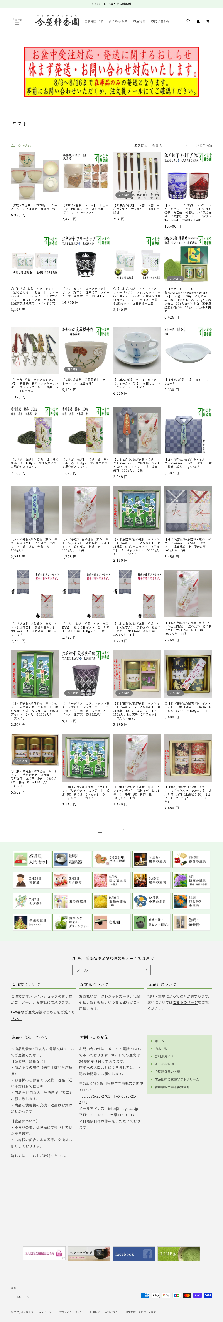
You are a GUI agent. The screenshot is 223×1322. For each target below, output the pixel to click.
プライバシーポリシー (72, 1312)
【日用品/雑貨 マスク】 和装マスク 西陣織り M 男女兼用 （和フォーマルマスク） (85, 209)
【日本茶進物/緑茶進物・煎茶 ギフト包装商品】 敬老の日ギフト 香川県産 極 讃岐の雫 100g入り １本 (34, 629)
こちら (30, 1155)
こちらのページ (185, 1002)
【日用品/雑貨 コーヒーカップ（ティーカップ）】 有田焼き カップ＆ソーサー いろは (137, 383)
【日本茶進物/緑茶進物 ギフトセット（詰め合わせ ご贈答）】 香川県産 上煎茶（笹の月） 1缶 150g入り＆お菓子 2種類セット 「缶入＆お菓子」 (137, 711)
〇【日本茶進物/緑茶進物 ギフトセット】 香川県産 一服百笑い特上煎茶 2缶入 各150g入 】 (188, 707)
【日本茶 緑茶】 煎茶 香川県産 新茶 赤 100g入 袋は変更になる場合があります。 (86, 463)
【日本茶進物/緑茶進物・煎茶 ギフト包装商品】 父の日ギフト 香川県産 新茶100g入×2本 (188, 463)
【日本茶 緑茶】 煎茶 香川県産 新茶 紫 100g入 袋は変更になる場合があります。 (35, 463)
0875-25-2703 (98, 1096)
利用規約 (95, 1312)
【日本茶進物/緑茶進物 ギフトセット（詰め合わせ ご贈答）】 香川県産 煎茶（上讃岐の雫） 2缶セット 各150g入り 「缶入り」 (188, 794)
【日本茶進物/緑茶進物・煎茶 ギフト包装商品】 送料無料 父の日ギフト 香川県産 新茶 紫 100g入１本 (34, 545)
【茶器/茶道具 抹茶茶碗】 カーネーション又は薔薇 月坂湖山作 (34, 207)
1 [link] (100, 829)
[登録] (145, 970)
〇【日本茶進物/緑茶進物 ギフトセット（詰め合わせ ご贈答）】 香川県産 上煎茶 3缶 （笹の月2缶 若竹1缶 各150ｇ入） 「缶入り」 (34, 779)
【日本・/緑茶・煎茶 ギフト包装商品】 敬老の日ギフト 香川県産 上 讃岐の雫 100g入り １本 (86, 627)
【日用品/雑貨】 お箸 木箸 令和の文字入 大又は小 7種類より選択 (136, 209)
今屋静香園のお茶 (167, 1071)
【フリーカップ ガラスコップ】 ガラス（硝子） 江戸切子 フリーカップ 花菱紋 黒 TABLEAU (86, 292)
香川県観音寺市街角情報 (172, 1087)
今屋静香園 (27, 1312)
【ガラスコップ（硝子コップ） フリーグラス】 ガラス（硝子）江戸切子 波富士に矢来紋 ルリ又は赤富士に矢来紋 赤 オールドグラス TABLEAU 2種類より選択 (188, 213)
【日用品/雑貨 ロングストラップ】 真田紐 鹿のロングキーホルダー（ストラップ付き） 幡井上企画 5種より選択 (34, 385)
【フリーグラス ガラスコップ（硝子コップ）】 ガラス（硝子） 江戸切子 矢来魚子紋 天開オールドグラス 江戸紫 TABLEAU (86, 709)
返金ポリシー (46, 1312)
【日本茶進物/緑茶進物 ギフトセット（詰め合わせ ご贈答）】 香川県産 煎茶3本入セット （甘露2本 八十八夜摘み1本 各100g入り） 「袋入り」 (137, 547)
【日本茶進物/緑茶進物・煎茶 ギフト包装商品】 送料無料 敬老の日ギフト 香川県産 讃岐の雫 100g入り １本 (137, 629)
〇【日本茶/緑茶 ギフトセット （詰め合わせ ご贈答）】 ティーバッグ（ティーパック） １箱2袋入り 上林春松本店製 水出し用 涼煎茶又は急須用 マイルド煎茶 (34, 296)
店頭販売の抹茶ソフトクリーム (177, 1079)
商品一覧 (161, 1048)
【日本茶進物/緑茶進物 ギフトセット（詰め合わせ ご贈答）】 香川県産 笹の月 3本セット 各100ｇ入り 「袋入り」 (86, 792)
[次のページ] (123, 829)
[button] (17, 24)
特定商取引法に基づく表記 (141, 1312)
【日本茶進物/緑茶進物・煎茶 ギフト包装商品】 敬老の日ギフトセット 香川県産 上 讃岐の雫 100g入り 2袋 (188, 545)
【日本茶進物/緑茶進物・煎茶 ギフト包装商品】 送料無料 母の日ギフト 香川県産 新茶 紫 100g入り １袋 (188, 628)
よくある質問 (164, 1064)
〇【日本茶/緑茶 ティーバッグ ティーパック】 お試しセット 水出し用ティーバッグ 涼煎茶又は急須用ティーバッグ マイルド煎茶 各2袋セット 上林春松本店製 (137, 296)
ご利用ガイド (164, 1056)
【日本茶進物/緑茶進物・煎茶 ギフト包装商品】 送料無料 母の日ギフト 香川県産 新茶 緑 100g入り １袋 (137, 792)
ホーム (159, 1041)
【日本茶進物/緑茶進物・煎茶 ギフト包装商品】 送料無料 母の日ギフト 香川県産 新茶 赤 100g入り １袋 (86, 545)
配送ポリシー (112, 1312)
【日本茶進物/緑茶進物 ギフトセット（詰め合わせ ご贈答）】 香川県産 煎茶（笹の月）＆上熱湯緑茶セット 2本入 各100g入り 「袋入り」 (35, 711)
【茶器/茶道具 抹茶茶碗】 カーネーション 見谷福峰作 (85, 381)
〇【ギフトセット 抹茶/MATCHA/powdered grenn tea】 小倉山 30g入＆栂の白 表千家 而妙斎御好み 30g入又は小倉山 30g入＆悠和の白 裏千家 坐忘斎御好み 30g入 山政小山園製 (188, 300)
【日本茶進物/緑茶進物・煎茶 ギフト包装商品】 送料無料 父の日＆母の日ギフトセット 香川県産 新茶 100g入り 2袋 (137, 465)
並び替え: (141, 145)
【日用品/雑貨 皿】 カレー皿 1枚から (187, 381)
